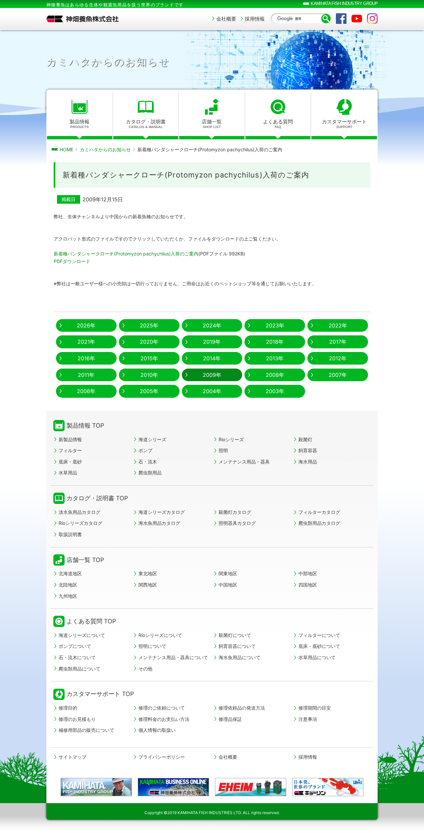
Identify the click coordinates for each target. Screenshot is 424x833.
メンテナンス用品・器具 (244, 461)
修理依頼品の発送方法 (242, 708)
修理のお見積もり (77, 719)
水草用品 (68, 472)
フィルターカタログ (319, 512)
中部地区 (307, 573)
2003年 (275, 391)
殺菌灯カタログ (235, 512)
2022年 (338, 325)
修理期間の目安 (314, 708)
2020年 (149, 341)
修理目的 (68, 708)
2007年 (338, 375)
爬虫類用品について (79, 668)
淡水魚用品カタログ (79, 512)
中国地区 (228, 585)
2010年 (149, 375)
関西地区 (147, 585)
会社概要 (226, 19)
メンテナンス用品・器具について (173, 657)
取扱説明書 (70, 534)
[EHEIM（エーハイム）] (250, 787)
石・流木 (147, 461)
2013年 (275, 358)
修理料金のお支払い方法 (163, 719)
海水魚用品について (239, 657)
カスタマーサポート (344, 123)
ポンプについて (75, 646)
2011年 (86, 375)
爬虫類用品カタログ (319, 523)
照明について (152, 646)
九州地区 (68, 596)
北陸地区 (68, 585)
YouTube (356, 18)
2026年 (86, 325)
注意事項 (307, 719)
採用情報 (255, 19)
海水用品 (307, 461)
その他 (145, 668)
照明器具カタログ (237, 523)
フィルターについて (319, 635)
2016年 (86, 358)
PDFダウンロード (72, 261)
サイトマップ (72, 757)
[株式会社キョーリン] (327, 787)
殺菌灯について (235, 635)
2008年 (275, 375)
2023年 (275, 325)
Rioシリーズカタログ (80, 523)
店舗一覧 (212, 123)
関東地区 (228, 573)
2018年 (275, 341)
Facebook (341, 18)
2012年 (337, 358)
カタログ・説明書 (146, 123)
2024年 (212, 325)
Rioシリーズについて (160, 635)
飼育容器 (307, 450)
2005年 (149, 391)
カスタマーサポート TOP (100, 693)
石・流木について (77, 657)
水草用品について (317, 657)
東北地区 (147, 573)
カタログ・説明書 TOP (97, 498)
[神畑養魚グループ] (96, 787)
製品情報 (79, 123)
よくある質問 (278, 123)
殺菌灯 (305, 439)
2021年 (86, 341)
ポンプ (145, 450)
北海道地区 (70, 573)
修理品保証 (230, 719)
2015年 (149, 358)
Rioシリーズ (231, 439)
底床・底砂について (319, 646)
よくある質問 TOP (91, 621)
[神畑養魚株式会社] (82, 19)
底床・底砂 (70, 461)
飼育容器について (237, 646)
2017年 (337, 341)
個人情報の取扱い (157, 730)
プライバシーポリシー (161, 757)
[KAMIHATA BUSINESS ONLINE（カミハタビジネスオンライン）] (173, 787)
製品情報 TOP (85, 425)
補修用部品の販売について (86, 730)
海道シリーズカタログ (161, 512)
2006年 (86, 391)
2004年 (212, 391)
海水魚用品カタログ (159, 523)
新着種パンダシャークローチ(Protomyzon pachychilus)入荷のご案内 (126, 253)
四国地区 (307, 585)
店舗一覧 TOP (85, 559)
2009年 (212, 375)
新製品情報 (70, 439)
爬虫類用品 (150, 472)
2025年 (149, 325)
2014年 (212, 358)
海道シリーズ (152, 439)
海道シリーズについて (82, 635)
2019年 (212, 341)
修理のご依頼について (161, 708)
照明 (223, 450)
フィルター (70, 450)
